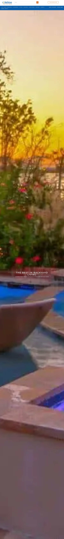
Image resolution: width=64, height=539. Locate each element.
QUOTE (50, 7)
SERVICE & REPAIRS (31, 7)
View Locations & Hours (53, 2)
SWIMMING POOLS (9, 7)
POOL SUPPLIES (26, 7)
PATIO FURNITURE (15, 7)
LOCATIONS (4, 7)
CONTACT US (6, 8)
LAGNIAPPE (42, 7)
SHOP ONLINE (37, 7)
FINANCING (2, 8)
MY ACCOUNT (54, 7)
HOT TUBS (20, 7)
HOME (2, 7)
